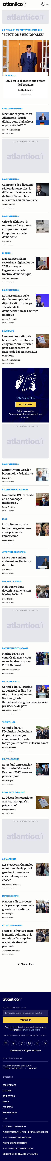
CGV (5, 1126)
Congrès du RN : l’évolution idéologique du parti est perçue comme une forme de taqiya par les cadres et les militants (25, 735)
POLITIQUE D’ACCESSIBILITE (15, 1143)
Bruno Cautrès (8, 507)
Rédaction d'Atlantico (11, 130)
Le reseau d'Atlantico (12, 1068)
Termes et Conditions (31, 1030)
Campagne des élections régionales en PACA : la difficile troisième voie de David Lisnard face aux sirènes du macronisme (20, 192)
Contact (33, 1068)
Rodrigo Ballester (25, 90)
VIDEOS (6, 1101)
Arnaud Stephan (9, 747)
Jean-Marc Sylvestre (11, 950)
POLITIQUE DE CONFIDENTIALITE (17, 1137)
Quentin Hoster (8, 204)
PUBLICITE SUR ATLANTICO (15, 1132)
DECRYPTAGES (9, 1085)
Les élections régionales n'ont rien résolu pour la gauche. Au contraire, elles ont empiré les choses (17, 872)
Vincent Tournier (9, 809)
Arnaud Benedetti (9, 319)
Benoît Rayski (7, 599)
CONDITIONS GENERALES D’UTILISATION (20, 1154)
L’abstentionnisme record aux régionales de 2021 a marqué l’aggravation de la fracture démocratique (18, 266)
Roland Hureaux (9, 540)
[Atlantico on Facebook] (21, 1043)
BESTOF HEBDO (10, 1112)
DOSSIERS (7, 1090)
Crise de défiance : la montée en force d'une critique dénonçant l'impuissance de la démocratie (16, 229)
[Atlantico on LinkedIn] (29, 1043)
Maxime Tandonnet (10, 278)
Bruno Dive (7, 478)
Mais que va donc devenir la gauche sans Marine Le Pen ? (16, 590)
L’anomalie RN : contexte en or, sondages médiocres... (18, 498)
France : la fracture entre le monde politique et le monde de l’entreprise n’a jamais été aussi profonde (18, 938)
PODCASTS (8, 1107)
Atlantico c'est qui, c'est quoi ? (17, 1066)
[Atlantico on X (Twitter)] (14, 1043)
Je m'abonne (26, 404)
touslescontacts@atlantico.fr (25, 1051)
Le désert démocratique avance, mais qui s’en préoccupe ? (17, 801)
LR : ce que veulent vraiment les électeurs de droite (16, 561)
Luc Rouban (7, 241)
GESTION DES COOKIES (38, 1132)
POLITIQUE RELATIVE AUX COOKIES (18, 1148)
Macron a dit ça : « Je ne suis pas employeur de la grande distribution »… (18, 905)
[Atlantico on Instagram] (37, 1043)
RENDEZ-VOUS (9, 1096)
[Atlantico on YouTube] (45, 1043)
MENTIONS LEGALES (17, 1126)
